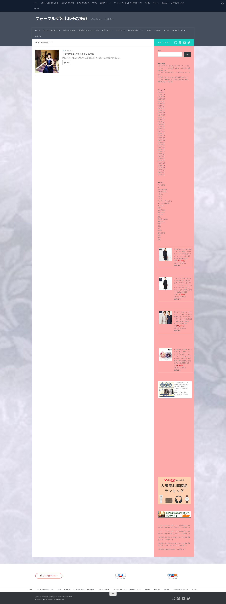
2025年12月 (161, 94)
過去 (159, 237)
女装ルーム (161, 212)
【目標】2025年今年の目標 (166, 549)
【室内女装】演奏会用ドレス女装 (78, 54)
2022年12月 (161, 163)
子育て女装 (161, 221)
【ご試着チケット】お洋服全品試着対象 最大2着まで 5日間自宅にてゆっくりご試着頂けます (181, 386)
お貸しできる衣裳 (67, 3)
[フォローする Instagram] (175, 42)
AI (158, 187)
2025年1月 (161, 110)
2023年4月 (161, 154)
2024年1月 (161, 133)
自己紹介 (165, 3)
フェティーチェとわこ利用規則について (128, 3)
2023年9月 (161, 142)
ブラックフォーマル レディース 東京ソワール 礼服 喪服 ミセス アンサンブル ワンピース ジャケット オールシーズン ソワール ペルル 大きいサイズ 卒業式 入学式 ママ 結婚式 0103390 (183, 285)
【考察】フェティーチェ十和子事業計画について (173, 77)
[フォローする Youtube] (184, 42)
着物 (159, 235)
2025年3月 (161, 106)
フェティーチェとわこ (165, 201)
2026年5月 (161, 92)
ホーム (35, 3)
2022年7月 (161, 174)
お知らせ (160, 194)
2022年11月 (161, 165)
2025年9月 (161, 101)
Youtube (155, 3)
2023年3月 (161, 156)
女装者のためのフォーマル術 (87, 3)
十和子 (184, 527)
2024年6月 (161, 122)
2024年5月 (161, 124)
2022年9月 (161, 170)
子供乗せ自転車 (163, 219)
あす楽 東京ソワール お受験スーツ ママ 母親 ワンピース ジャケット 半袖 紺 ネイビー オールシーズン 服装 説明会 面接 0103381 (183, 253)
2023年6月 (161, 149)
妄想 (159, 217)
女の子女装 (161, 210)
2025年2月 (161, 108)
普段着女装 (161, 233)
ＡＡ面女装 (161, 185)
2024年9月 (161, 117)
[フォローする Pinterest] (180, 42)
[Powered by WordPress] (43, 599)
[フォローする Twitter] (189, 42)
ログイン (36, 9)
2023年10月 (161, 140)
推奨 (159, 228)
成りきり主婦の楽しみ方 (49, 3)
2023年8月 (161, 145)
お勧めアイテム (163, 192)
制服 (159, 208)
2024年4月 (161, 126)
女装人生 (160, 214)
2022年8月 (161, 172)
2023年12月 (161, 135)
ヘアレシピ (161, 205)
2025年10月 (161, 99)
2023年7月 (161, 147)
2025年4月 (161, 103)
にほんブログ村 (120, 578)
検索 (159, 51)
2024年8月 (161, 119)
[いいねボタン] (65, 62)
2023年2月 (161, 158)
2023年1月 (161, 161)
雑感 (159, 240)
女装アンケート (105, 3)
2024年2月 (161, 131)
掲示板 (147, 3)
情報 (159, 224)
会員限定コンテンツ (178, 3)
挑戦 (159, 226)
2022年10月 (161, 168)
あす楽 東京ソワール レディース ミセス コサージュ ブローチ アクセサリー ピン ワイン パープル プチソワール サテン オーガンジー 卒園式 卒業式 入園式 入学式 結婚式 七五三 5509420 (183, 356)
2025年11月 (161, 97)
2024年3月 (161, 129)
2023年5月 (161, 151)
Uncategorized (162, 189)
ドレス (64, 50)
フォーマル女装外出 (164, 203)
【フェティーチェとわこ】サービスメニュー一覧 (173, 66)
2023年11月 (161, 138)
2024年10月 (161, 115)
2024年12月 (161, 113)
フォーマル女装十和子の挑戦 (61, 18)
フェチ (160, 198)
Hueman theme (60, 599)
